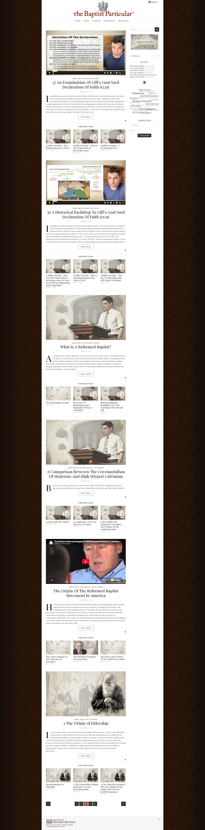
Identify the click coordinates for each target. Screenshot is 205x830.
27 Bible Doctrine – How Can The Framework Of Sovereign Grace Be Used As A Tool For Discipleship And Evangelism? (58, 280)
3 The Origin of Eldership (85, 723)
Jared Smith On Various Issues (86, 343)
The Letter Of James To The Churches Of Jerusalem (56, 659)
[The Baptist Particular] (102, 9)
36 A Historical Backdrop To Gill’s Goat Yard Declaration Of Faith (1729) (86, 214)
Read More (86, 117)
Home (78, 21)
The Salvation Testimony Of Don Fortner (84, 658)
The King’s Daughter (137, 73)
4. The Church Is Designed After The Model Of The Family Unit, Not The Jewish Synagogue (113, 788)
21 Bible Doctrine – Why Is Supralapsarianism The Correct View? (85, 278)
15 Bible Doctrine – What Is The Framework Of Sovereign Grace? (85, 148)
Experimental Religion (137, 66)
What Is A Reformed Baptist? (85, 346)
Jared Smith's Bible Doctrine (86, 78)
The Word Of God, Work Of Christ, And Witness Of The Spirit (143, 76)
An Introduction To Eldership (55, 785)
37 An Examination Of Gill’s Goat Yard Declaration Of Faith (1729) (86, 84)
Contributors (110, 21)
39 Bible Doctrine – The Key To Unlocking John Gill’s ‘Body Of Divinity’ (111, 278)
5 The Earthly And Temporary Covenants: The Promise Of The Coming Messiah (111, 526)
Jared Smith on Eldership (85, 719)
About (86, 21)
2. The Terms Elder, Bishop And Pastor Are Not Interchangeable (85, 787)
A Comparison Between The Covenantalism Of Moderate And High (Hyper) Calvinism (86, 474)
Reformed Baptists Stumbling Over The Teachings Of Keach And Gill (112, 406)
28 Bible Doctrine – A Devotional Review (110, 146)
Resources (123, 21)
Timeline (96, 21)
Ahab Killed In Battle (137, 70)
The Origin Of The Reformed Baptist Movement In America (85, 593)
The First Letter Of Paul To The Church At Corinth (113, 658)
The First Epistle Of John (57, 402)
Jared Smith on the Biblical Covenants (86, 468)
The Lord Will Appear (137, 68)
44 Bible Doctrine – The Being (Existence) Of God (57, 146)
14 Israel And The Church (57, 522)
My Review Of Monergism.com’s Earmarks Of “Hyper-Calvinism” (83, 406)
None (100, 587)
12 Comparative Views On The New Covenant (84, 523)
